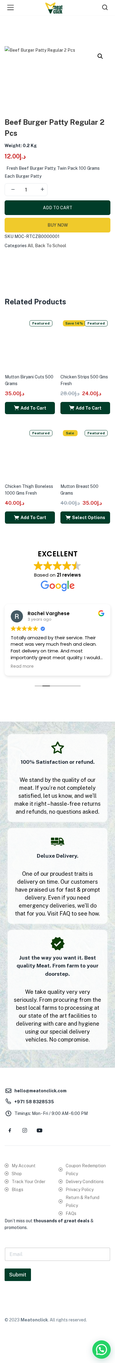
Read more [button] (22, 666)
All (30, 245)
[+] (42, 190)
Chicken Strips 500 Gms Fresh (84, 380)
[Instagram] (24, 1130)
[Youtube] (39, 1130)
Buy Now (58, 225)
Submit (17, 1275)
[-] (13, 190)
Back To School (50, 245)
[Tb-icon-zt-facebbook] (10, 1130)
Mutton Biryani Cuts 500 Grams (29, 380)
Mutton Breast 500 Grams (79, 490)
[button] (100, 56)
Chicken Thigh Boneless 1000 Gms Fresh (29, 490)
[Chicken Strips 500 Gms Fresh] (85, 342)
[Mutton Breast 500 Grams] (85, 451)
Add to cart (57, 207)
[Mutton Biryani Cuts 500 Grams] (30, 342)
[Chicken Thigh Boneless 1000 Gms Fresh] (30, 451)
